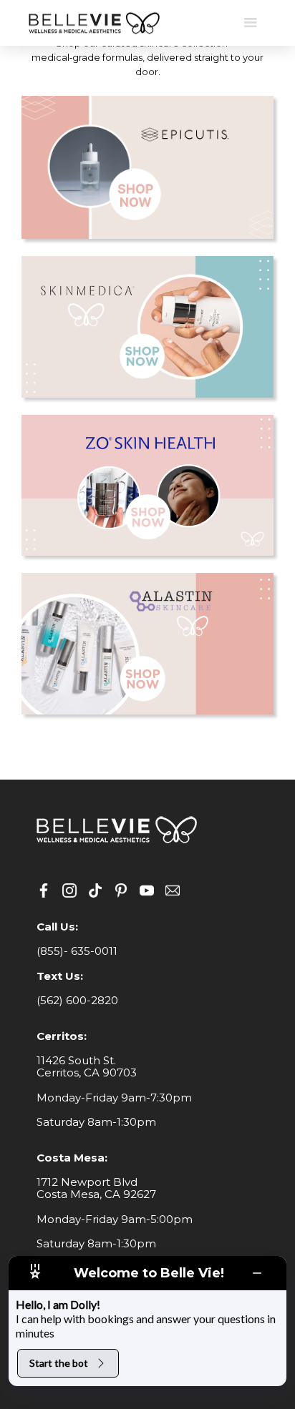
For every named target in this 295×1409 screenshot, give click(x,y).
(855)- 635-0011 (77, 951)
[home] (93, 23)
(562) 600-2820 (77, 1000)
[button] (251, 23)
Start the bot (58, 1363)
